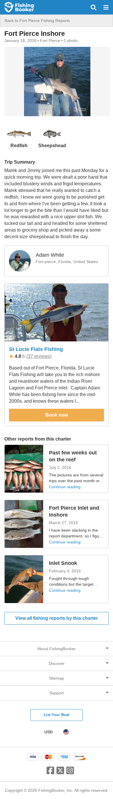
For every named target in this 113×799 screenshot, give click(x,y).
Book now (56, 415)
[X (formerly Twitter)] (60, 773)
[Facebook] (50, 773)
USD (48, 732)
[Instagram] (70, 773)
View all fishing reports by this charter (56, 618)
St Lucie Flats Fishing (36, 349)
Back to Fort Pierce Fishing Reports (37, 20)
